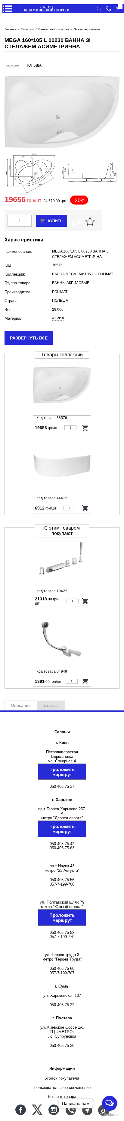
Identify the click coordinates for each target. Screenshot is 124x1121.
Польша (60, 300)
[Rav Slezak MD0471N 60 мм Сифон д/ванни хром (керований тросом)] (62, 639)
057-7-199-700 (62, 884)
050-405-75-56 (62, 879)
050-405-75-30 (62, 1045)
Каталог (27, 29)
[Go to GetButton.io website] (109, 1115)
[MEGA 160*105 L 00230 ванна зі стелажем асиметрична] (62, 386)
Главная (10, 29)
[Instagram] (53, 1110)
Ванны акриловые (87, 29)
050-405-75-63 (62, 848)
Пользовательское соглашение (62, 1087)
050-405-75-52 (62, 932)
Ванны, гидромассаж (53, 29)
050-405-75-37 (62, 786)
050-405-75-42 (62, 843)
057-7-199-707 (62, 973)
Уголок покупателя (62, 1078)
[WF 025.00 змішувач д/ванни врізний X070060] (62, 559)
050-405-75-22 (62, 1005)
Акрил (58, 318)
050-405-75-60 (62, 968)
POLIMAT (59, 292)
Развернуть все (29, 338)
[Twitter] (37, 1110)
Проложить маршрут (62, 772)
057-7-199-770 (62, 936)
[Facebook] (20, 1110)
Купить (55, 221)
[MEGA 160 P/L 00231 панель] (62, 466)
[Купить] (85, 428)
